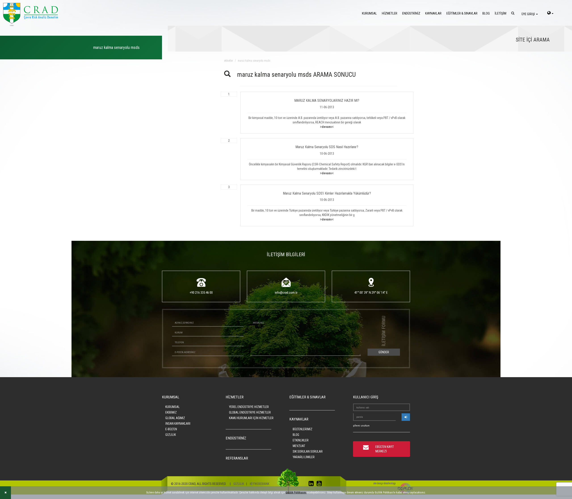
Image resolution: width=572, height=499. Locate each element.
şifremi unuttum (361, 425)
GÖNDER (384, 352)
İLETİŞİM (500, 13)
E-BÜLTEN (171, 429)
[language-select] (550, 13)
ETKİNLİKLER (301, 440)
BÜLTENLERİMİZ (302, 429)
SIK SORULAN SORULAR (308, 451)
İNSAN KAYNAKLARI (177, 423)
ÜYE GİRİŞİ (529, 14)
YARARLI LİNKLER (304, 457)
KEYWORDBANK (259, 484)
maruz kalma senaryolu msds (254, 60)
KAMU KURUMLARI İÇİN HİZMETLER (251, 418)
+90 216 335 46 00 (201, 293)
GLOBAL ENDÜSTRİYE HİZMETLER (250, 412)
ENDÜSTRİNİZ (411, 13)
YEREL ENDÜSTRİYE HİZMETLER (249, 407)
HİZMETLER (389, 13)
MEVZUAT (299, 446)
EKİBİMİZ (171, 412)
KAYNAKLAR (433, 13)
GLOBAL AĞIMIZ (175, 418)
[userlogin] (406, 417)
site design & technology (384, 483)
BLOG (486, 13)
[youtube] (320, 484)
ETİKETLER (228, 60)
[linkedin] (312, 484)
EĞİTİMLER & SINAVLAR (461, 13)
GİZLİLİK (170, 435)
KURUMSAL (369, 13)
